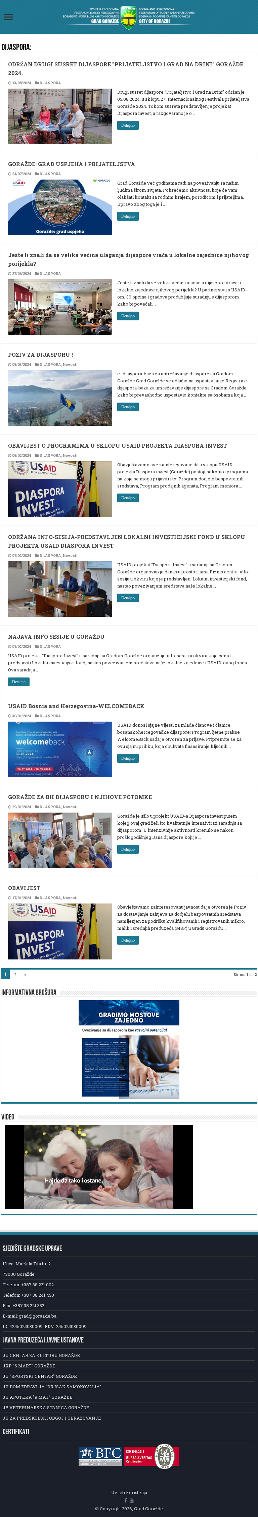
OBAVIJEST (24, 887)
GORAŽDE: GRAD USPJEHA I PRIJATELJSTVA (71, 163)
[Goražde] (129, 17)
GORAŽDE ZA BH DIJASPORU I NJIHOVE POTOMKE (80, 796)
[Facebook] (126, 1500)
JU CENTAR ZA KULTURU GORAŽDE (41, 1355)
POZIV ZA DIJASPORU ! (40, 354)
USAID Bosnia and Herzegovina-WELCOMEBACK (76, 705)
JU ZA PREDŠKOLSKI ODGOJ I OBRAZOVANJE (52, 1418)
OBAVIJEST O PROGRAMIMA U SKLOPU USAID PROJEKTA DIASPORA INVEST (117, 445)
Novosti (70, 364)
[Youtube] (131, 1500)
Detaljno (128, 125)
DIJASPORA (50, 83)
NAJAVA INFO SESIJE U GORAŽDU (56, 636)
